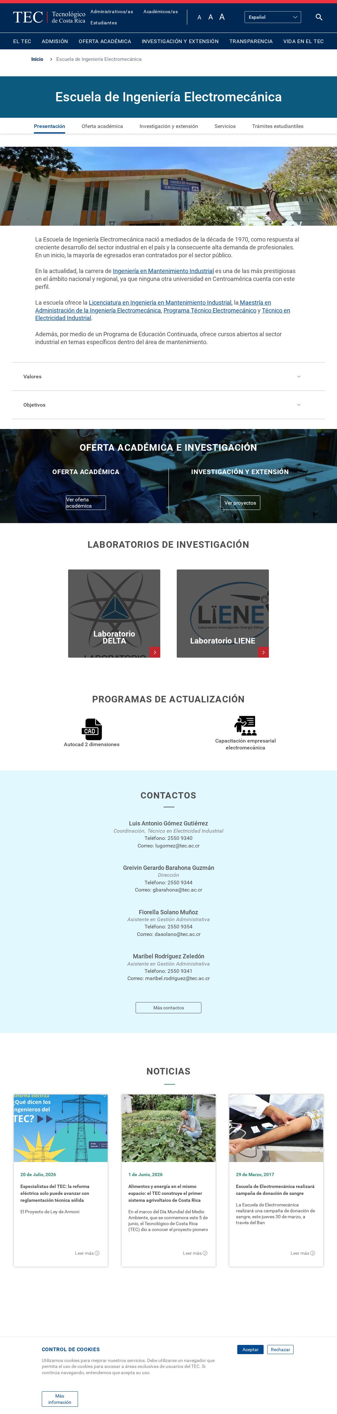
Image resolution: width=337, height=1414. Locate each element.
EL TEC (22, 41)
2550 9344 (180, 882)
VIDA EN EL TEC (303, 41)
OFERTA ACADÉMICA (105, 41)
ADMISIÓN (55, 41)
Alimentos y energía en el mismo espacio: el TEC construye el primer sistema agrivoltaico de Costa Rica (165, 1193)
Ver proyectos (240, 503)
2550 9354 (180, 926)
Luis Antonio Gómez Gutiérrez (168, 823)
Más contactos (168, 1007)
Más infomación (59, 1398)
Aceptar (251, 1349)
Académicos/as (160, 11)
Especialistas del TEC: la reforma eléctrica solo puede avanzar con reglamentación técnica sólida (55, 1193)
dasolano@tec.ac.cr (177, 934)
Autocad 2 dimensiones (91, 744)
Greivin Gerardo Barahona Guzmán (168, 867)
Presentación (49, 126)
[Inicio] (49, 17)
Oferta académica (102, 126)
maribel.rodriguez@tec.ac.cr (177, 978)
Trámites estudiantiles (277, 126)
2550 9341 (180, 971)
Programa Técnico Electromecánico (210, 310)
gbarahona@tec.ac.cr (177, 890)
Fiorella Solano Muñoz (168, 912)
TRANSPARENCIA (251, 41)
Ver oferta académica (79, 502)
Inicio (37, 59)
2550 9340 (180, 838)
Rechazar (280, 1349)
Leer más (84, 1253)
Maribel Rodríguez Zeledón (168, 956)
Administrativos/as (112, 11)
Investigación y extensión (169, 126)
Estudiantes (104, 22)
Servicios (225, 126)
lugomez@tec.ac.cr (177, 846)
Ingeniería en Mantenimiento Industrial (163, 270)
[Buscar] (319, 18)
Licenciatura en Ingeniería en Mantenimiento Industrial (160, 302)
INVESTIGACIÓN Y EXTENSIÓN (180, 41)
